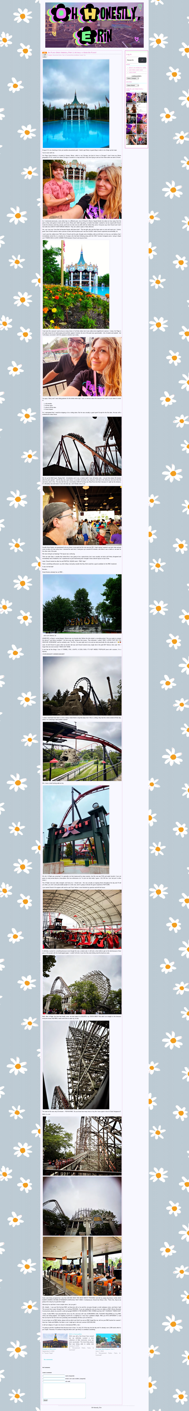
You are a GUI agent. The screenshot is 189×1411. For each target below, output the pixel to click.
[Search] (142, 60)
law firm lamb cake (136, 70)
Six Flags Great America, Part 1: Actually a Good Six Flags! (72, 52)
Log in (129, 54)
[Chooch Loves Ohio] (131, 129)
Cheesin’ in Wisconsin (49, 1349)
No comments (48, 1359)
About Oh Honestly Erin (137, 67)
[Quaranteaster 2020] (131, 140)
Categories (136, 76)
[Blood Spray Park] (131, 108)
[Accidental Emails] (142, 108)
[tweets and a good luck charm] (131, 119)
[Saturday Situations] (142, 98)
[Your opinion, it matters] (142, 119)
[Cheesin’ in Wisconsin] (54, 1340)
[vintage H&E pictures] (142, 140)
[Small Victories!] (142, 129)
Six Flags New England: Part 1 (105, 1349)
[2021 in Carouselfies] (82, 1334)
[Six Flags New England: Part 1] (108, 1340)
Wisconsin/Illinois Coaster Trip (78, 55)
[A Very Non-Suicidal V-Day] (131, 98)
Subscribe (132, 72)
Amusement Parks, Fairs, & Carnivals (62, 55)
